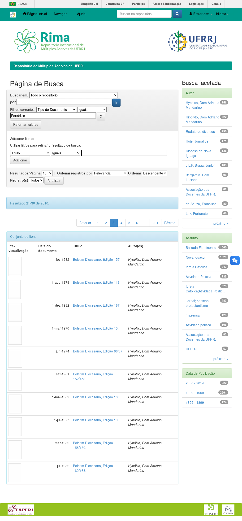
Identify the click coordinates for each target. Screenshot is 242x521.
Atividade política (198, 324)
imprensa (193, 315)
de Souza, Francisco (201, 203)
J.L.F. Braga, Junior (200, 165)
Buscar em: (19, 95)
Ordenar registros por (74, 173)
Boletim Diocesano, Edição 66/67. (98, 351)
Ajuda (81, 13)
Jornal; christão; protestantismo (198, 303)
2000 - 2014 (195, 383)
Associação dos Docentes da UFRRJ (201, 191)
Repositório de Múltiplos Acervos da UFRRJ (49, 65)
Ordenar (134, 173)
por (13, 102)
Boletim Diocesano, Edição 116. (97, 282)
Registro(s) (19, 180)
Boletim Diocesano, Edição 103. (97, 419)
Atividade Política (198, 276)
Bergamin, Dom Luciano (197, 177)
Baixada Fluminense (201, 247)
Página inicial (36, 13)
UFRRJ (191, 349)
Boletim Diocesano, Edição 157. (97, 259)
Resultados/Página (25, 173)
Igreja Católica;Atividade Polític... (205, 288)
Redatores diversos (200, 131)
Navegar (61, 13)
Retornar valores (25, 124)
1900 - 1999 (195, 392)
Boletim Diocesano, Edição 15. (96, 328)
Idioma (221, 13)
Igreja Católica (196, 267)
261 (155, 222)
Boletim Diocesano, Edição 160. (97, 397)
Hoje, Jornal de (197, 141)
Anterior (85, 222)
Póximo (169, 222)
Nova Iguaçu (195, 257)
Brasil (17, 4)
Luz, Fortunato (197, 213)
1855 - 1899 (195, 402)
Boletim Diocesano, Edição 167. (97, 305)
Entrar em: (201, 13)
